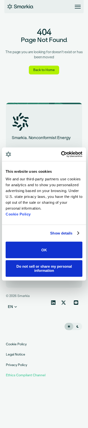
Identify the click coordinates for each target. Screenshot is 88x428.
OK (44, 250)
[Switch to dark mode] (77, 326)
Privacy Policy (16, 365)
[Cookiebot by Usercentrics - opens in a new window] (62, 154)
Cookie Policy (18, 214)
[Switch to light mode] (69, 326)
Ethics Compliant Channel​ (25, 375)
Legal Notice (15, 354)
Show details (61, 233)
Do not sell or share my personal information (44, 268)
